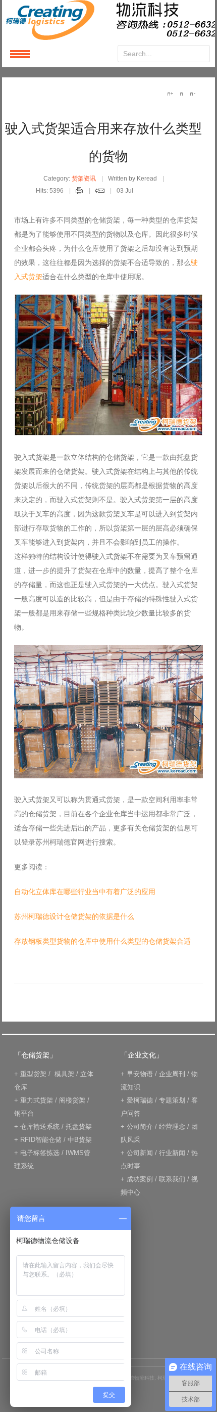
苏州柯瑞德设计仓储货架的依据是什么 (74, 916)
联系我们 (172, 1179)
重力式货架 (36, 1100)
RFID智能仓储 (41, 1139)
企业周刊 (172, 1074)
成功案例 (140, 1179)
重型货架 (33, 1074)
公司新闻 (140, 1153)
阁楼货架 (72, 1100)
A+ (170, 94)
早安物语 (140, 1074)
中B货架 (80, 1139)
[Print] (79, 192)
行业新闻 (172, 1153)
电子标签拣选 (40, 1153)
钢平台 (24, 1113)
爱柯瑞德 (140, 1100)
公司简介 (140, 1126)
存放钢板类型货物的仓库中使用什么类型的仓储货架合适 (102, 941)
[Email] (99, 192)
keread (108, 20)
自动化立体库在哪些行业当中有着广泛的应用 (84, 892)
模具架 (64, 1074)
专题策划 (172, 1100)
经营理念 (172, 1126)
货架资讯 (84, 178)
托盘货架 (79, 1126)
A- (192, 94)
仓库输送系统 (40, 1126)
